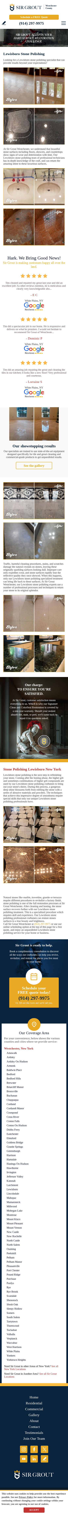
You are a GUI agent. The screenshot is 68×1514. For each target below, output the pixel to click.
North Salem (13, 1244)
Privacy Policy (26, 1497)
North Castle (13, 1240)
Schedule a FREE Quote (34, 17)
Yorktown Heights (16, 1359)
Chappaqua (12, 1099)
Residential (34, 1403)
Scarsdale (12, 1296)
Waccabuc (12, 1342)
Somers (10, 1313)
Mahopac (11, 1197)
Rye (9, 1287)
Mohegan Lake (14, 1210)
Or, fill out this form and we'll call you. (34, 1003)
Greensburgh (13, 1151)
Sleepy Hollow (14, 1308)
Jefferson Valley (15, 1176)
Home (34, 1397)
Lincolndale (13, 1193)
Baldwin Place (14, 1070)
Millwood (12, 1206)
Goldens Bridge (15, 1142)
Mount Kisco (13, 1219)
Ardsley (11, 1057)
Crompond (12, 1112)
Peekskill (11, 1253)
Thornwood (13, 1325)
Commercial (34, 1409)
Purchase (11, 1278)
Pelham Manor (14, 1261)
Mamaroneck (13, 1202)
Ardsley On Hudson (17, 1061)
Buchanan (12, 1095)
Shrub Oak (12, 1304)
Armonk (11, 1065)
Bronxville (12, 1091)
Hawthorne (12, 1168)
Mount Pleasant (15, 1223)
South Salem (13, 1317)
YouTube (23, 1459)
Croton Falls (13, 1121)
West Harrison (14, 1347)
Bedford (11, 1074)
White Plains (13, 1351)
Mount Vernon (14, 1227)
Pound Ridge (13, 1274)
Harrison (11, 1155)
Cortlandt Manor (15, 1108)
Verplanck (12, 1338)
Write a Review (4, 23)
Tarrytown (12, 1321)
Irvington (11, 1172)
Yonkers (11, 1355)
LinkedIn (34, 1459)
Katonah (11, 1180)
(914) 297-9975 (31, 23)
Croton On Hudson (17, 1125)
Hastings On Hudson (18, 1163)
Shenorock (12, 1300)
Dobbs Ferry (13, 1129)
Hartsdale (12, 1159)
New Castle (13, 1232)
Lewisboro (12, 1189)
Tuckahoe (12, 1330)
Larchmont (12, 1185)
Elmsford (11, 1138)
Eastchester (12, 1134)
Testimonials (34, 1433)
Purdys (10, 1283)
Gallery (34, 1415)
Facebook (34, 1449)
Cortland (11, 1104)
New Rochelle (14, 1236)
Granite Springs (15, 1146)
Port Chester (13, 1270)
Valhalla (11, 1334)
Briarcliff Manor (15, 1087)
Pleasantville (13, 1266)
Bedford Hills (14, 1078)
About (34, 1421)
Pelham (10, 1257)
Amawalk (12, 1053)
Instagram (23, 1449)
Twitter (44, 1449)
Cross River (13, 1117)
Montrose (12, 1215)
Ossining (11, 1249)
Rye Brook (12, 1291)
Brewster (11, 1082)
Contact (34, 1427)
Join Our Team (34, 1438)
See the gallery (34, 465)
